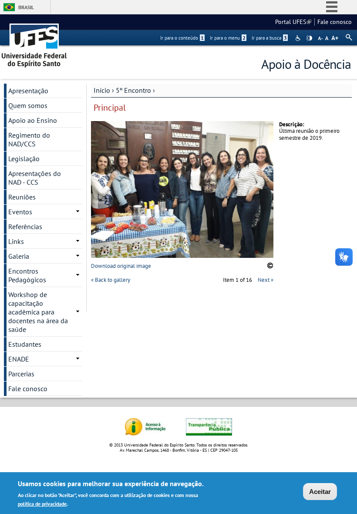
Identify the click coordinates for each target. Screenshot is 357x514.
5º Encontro (133, 90)
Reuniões (22, 197)
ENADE (18, 359)
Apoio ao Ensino (32, 120)
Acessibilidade (299, 38)
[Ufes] (34, 42)
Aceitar (320, 491)
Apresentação (28, 90)
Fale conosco (334, 22)
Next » (265, 280)
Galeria (18, 256)
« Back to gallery (110, 280)
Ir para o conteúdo (182, 38)
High (309, 38)
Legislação (24, 158)
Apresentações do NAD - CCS (34, 177)
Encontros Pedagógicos (27, 275)
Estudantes (24, 344)
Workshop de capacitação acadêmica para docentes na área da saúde (38, 312)
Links (16, 241)
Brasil (26, 7)
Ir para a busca (269, 38)
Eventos (20, 211)
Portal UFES (293, 22)
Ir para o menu (228, 38)
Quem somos (27, 105)
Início (102, 90)
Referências (25, 226)
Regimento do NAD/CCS (29, 139)
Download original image (121, 266)
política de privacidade (42, 503)
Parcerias (21, 373)
